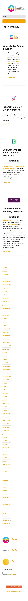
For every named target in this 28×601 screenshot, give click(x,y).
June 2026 (4, 267)
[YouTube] (16, 539)
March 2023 (5, 362)
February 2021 (6, 403)
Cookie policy (10, 591)
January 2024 (5, 332)
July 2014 (4, 471)
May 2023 (4, 356)
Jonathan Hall (12, 224)
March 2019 (5, 417)
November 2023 (6, 339)
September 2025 (6, 284)
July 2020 (4, 407)
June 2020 (4, 410)
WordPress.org (6, 523)
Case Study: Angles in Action (13, 47)
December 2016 (6, 451)
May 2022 (4, 386)
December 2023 (6, 335)
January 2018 (5, 447)
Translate (13, 574)
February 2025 (6, 301)
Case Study (5, 480)
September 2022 (6, 376)
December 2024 (6, 308)
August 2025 (5, 288)
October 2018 (5, 427)
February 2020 (6, 413)
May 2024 (4, 322)
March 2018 (5, 444)
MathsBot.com (7, 220)
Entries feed (5, 516)
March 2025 (5, 298)
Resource (4, 490)
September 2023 (6, 345)
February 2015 (6, 464)
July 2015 (4, 457)
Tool (3, 501)
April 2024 (4, 325)
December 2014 (6, 468)
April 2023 (4, 359)
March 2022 (5, 393)
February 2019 (6, 420)
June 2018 (4, 437)
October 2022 (5, 373)
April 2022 (4, 390)
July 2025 (4, 291)
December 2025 (6, 278)
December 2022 (6, 366)
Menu (6, 21)
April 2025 (4, 295)
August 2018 (5, 430)
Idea (3, 484)
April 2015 (4, 461)
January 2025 (5, 305)
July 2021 (4, 396)
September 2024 (6, 312)
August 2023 (5, 349)
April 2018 (4, 440)
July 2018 (4, 434)
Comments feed (6, 520)
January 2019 (5, 423)
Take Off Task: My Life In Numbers (12, 108)
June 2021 (4, 400)
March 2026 (5, 274)
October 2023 (5, 342)
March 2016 (5, 454)
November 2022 (6, 369)
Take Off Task (6, 497)
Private (4, 487)
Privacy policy (17, 591)
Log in (4, 513)
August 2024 (5, 315)
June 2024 (4, 318)
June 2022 (4, 383)
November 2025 (6, 281)
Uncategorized (6, 504)
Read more (11, 78)
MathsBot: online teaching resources (13, 210)
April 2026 (4, 271)
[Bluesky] (13, 539)
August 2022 (5, 379)
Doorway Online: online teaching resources (11, 152)
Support (4, 494)
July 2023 (4, 352)
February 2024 (6, 329)
